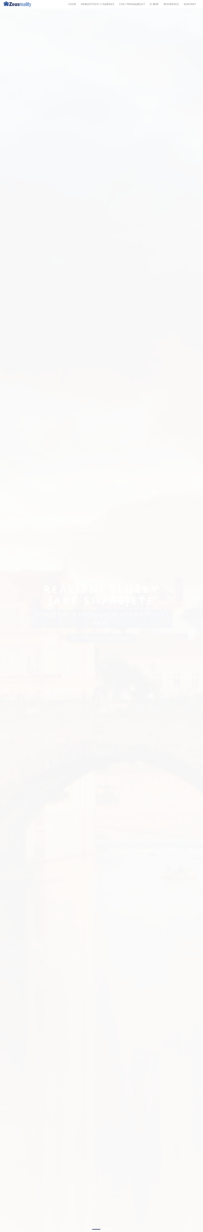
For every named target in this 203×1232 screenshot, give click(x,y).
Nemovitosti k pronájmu (101, 644)
